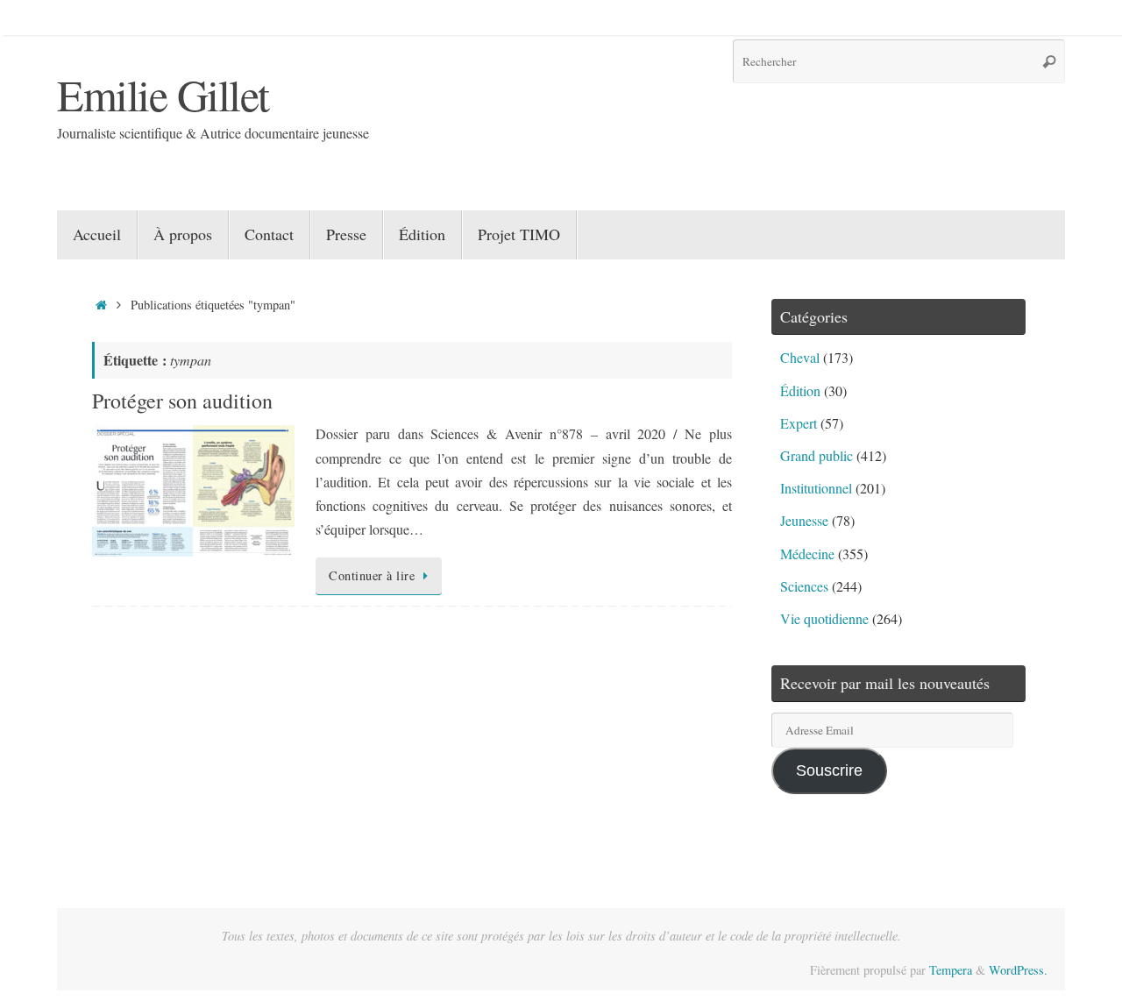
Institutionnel (816, 488)
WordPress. (1018, 970)
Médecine (807, 553)
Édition (800, 390)
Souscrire (829, 770)
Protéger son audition (182, 401)
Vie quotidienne (824, 618)
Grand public (816, 455)
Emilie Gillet (163, 94)
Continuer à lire (372, 575)
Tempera (950, 970)
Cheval (800, 357)
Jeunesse (804, 520)
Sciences (804, 586)
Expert (798, 423)
